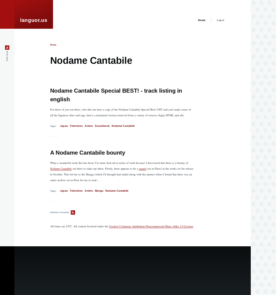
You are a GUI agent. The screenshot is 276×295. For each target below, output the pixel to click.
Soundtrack (102, 126)
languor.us (33, 20)
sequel (142, 168)
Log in (220, 20)
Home (53, 44)
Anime (89, 126)
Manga (99, 190)
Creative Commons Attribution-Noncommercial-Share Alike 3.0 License (151, 226)
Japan (64, 126)
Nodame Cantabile (123, 126)
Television (76, 126)
